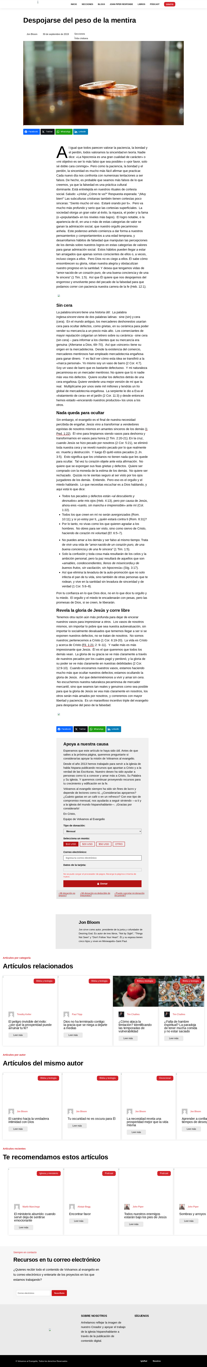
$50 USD (104, 844)
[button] (195, 3)
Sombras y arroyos (192, 1214)
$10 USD (71, 844)
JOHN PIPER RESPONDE (121, 4)
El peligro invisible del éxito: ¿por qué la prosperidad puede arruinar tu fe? (30, 1025)
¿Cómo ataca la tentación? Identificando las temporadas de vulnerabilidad (135, 1026)
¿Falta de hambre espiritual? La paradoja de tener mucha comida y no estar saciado (180, 1026)
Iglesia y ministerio (48, 1173)
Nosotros (157, 1361)
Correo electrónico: (75, 852)
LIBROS (141, 4)
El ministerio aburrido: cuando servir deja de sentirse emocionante (34, 1217)
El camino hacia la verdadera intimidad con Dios (28, 1120)
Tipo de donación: (74, 825)
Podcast (109, 1173)
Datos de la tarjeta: (74, 865)
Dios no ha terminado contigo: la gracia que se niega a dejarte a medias (85, 1025)
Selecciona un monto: (76, 838)
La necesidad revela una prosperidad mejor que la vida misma (147, 1122)
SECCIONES (87, 4)
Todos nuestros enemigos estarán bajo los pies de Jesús (145, 1215)
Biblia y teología (44, 981)
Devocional (165, 1078)
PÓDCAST (155, 4)
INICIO (74, 4)
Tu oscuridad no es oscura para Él (91, 1118)
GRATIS (169, 4)
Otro (119, 844)
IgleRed (144, 1361)
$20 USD (87, 844)
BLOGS (101, 4)
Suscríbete (59, 1293)
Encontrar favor (80, 1214)
